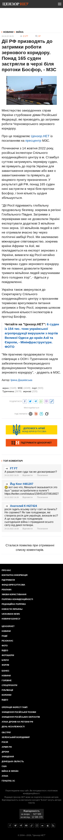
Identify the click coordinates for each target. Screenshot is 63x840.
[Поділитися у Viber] (46, 401)
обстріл (6, 732)
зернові (30, 391)
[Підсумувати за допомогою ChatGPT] (31, 413)
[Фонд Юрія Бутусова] (31, 430)
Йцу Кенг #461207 (21, 483)
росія (5, 742)
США (4, 766)
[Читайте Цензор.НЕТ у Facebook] (10, 826)
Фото (5, 645)
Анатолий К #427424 (23, 505)
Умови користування (14, 594)
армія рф (7, 747)
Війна (20, 32)
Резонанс (7, 641)
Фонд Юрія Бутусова (13, 585)
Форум (5, 665)
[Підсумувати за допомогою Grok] (47, 413)
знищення (8, 757)
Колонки (6, 695)
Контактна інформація (15, 575)
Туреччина (12, 391)
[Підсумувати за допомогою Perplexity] (41, 413)
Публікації (7, 690)
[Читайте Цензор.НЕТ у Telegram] (21, 826)
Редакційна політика (14, 604)
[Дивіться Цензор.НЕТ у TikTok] (32, 826)
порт (37, 388)
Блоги (5, 660)
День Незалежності (13, 727)
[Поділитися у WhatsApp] (41, 401)
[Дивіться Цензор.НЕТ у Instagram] (37, 826)
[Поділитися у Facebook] (25, 401)
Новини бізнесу (11, 619)
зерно (9, 388)
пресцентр (33, 140)
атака (5, 776)
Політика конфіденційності (17, 599)
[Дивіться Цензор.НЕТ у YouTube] (26, 826)
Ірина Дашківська (21, 380)
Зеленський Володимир (16, 737)
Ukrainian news (11, 614)
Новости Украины (12, 609)
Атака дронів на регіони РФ (17, 722)
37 (39, 36)
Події (4, 636)
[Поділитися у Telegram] (36, 401)
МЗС (24, 388)
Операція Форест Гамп (15, 707)
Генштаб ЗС (8, 781)
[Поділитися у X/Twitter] (30, 401)
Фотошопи (8, 655)
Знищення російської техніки (19, 712)
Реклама (7, 589)
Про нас (6, 570)
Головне (7, 680)
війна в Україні (10, 771)
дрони (5, 752)
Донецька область (13, 761)
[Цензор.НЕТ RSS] (53, 826)
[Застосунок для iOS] (48, 826)
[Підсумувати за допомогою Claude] (36, 413)
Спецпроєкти (9, 685)
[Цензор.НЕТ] (15, 5)
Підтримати (8, 580)
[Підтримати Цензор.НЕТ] (31, 443)
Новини (8, 32)
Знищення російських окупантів (21, 717)
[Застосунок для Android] (42, 826)
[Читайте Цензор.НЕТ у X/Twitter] (15, 826)
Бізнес (5, 671)
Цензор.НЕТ (40, 136)
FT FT (13, 468)
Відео (5, 650)
